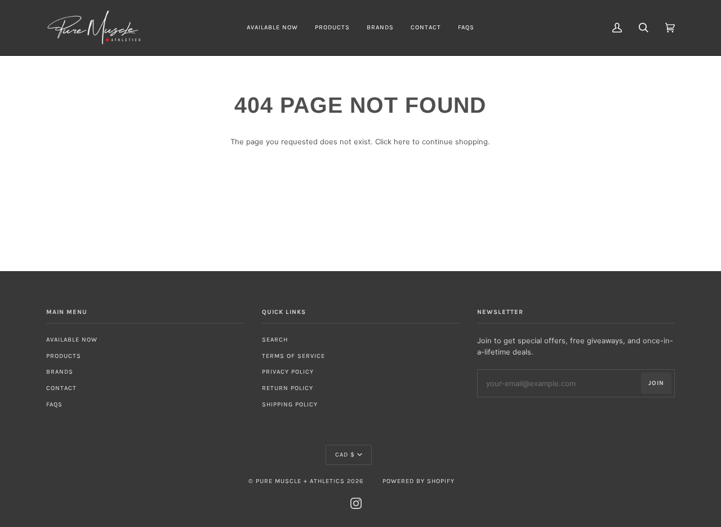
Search (275, 339)
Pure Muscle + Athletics (300, 481)
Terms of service (293, 356)
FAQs (54, 404)
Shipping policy (290, 404)
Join (656, 383)
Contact (61, 388)
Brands (59, 371)
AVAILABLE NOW (71, 339)
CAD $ (345, 454)
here (402, 141)
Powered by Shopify (418, 481)
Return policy (287, 388)
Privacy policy (288, 371)
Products (63, 356)
